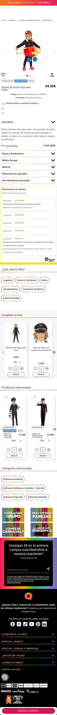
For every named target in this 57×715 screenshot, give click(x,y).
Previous (2, 350)
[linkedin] (44, 624)
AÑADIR (16, 374)
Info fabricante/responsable (16, 180)
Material (6, 167)
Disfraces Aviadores (13, 479)
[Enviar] (48, 569)
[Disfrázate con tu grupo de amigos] (13, 521)
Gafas (44, 280)
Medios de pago (10, 160)
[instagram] (19, 624)
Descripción (7, 122)
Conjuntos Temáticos (33, 289)
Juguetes (7, 280)
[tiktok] (25, 624)
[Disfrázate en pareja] (42, 521)
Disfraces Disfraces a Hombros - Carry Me (23, 488)
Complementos (10, 289)
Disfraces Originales (13, 497)
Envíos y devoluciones (13, 153)
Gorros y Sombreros (27, 280)
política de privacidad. (14, 582)
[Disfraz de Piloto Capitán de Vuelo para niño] (34, 397)
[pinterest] (38, 624)
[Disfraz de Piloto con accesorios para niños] (5, 397)
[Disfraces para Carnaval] (13, 536)
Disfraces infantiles (37, 497)
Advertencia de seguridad (14, 173)
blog (33, 611)
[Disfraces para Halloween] (42, 536)
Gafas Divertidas (11, 298)
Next (53, 350)
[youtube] (31, 624)
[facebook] (12, 624)
